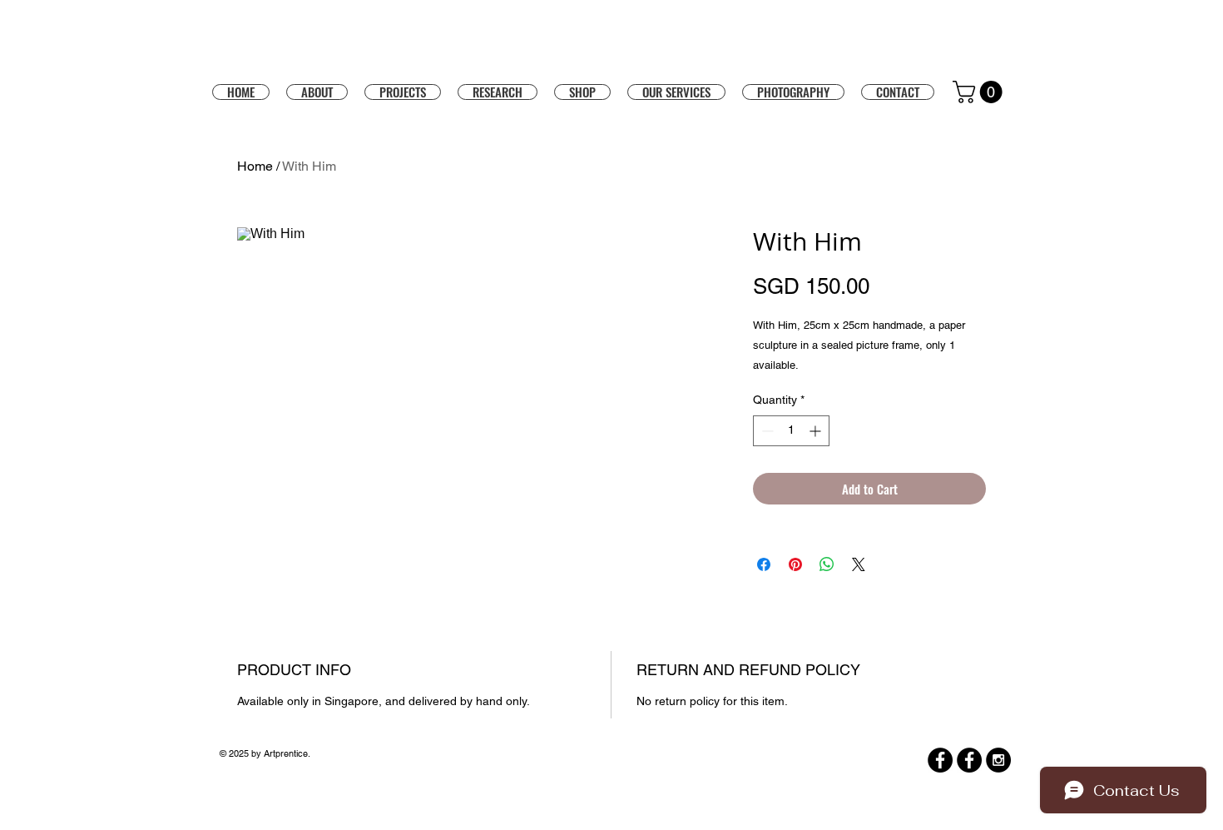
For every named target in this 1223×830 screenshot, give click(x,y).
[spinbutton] (791, 430)
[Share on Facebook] (764, 564)
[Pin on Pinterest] (795, 564)
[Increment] (816, 430)
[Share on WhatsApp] (827, 564)
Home (255, 166)
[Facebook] (940, 760)
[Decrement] (765, 430)
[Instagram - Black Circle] (998, 760)
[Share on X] (859, 564)
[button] (582, 91)
